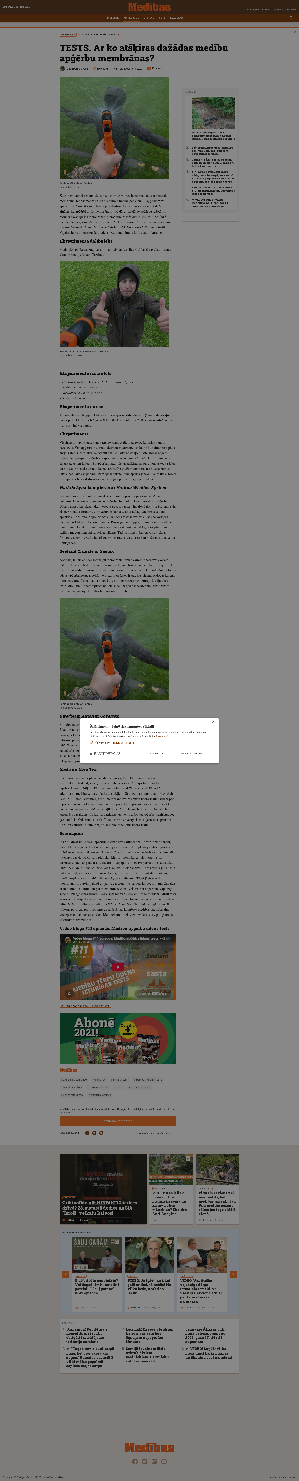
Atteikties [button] (157, 753)
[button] (149, 743)
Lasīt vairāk (162, 736)
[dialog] (149, 740)
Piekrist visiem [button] (191, 753)
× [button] (213, 721)
